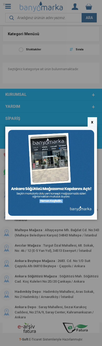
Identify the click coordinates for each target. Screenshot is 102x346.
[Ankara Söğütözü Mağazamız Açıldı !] (51, 215)
